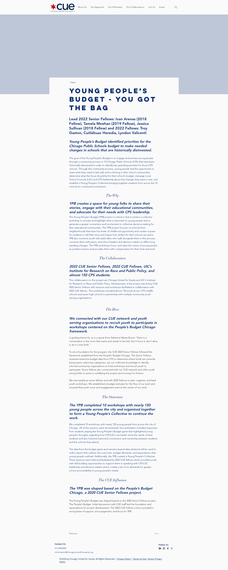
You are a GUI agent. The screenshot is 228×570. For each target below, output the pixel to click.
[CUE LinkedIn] (160, 548)
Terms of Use (139, 558)
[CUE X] (171, 548)
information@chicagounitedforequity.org (74, 552)
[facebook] (168, 548)
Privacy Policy (124, 558)
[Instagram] (164, 548)
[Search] (176, 7)
